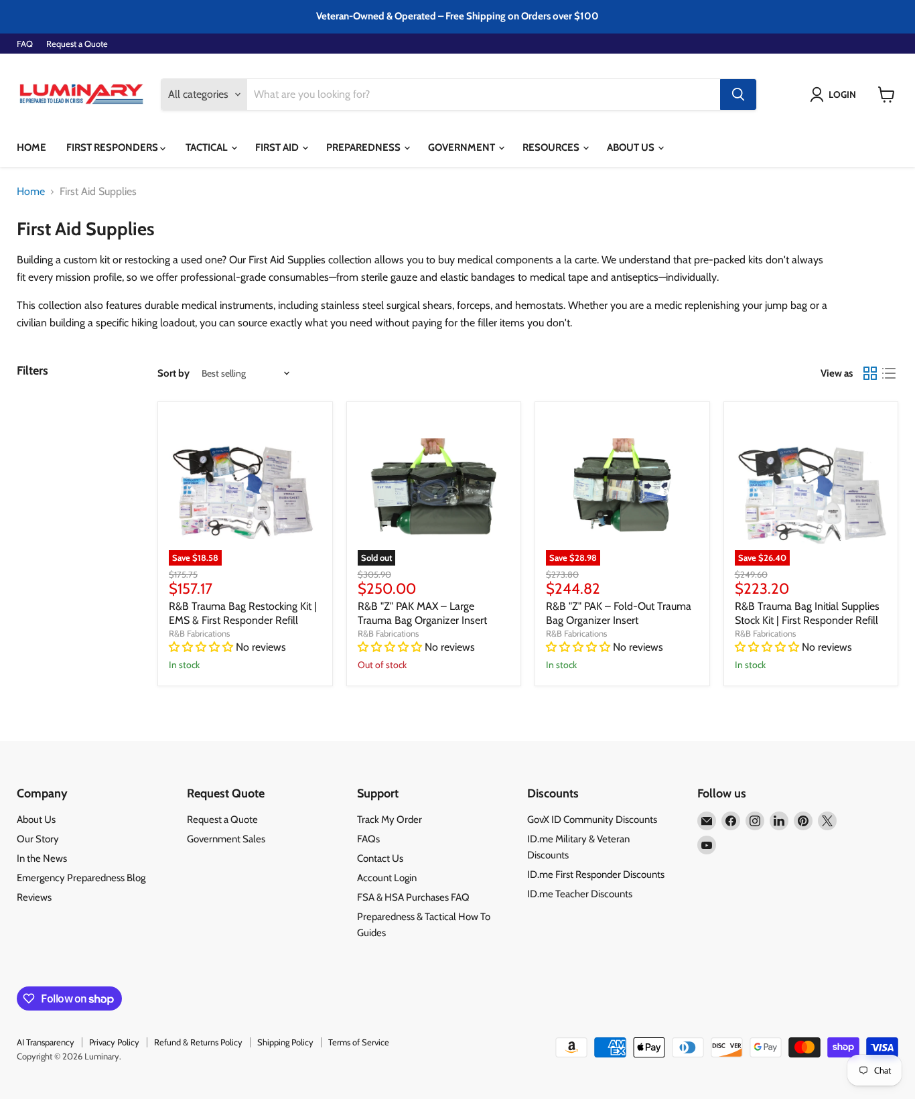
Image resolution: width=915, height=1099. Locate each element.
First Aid (278, 147)
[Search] (738, 94)
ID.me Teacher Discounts (579, 894)
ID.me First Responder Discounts (595, 874)
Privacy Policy (114, 1042)
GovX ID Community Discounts (592, 820)
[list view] (888, 373)
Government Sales (226, 839)
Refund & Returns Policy (198, 1042)
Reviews (34, 897)
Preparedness (364, 147)
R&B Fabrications (199, 633)
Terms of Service (358, 1042)
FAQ (25, 44)
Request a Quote (77, 44)
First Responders (113, 147)
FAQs (368, 839)
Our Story (38, 839)
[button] (835, 94)
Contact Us (380, 858)
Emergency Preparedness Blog (81, 878)
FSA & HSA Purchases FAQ (413, 897)
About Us (631, 147)
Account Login (387, 878)
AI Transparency (45, 1042)
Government (462, 147)
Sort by (173, 373)
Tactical (208, 147)
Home (31, 147)
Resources (551, 147)
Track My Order (389, 820)
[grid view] (870, 373)
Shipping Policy (285, 1042)
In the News (42, 858)
